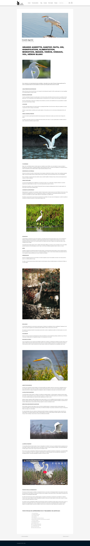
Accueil (29, 2)
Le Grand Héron (35, 513)
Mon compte (50, 2)
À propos (45, 2)
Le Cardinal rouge (35, 515)
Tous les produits (35, 2)
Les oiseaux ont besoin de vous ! (38, 518)
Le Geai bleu (34, 516)
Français (55, 2)
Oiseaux (26, 41)
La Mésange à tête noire (36, 525)
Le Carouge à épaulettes (36, 524)
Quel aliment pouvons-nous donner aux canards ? (41, 519)
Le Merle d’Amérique (36, 514)
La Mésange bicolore (36, 521)
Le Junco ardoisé (35, 520)
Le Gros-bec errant (35, 526)
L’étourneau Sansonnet (36, 527)
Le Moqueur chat (35, 522)
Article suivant (66, 536)
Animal (23, 41)
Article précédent (24, 536)
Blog (41, 2)
